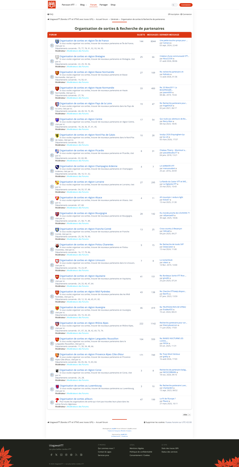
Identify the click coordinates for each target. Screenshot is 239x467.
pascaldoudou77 (170, 152)
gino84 (166, 278)
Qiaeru (129, 431)
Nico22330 (168, 58)
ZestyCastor (168, 246)
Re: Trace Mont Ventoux (170, 354)
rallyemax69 (168, 215)
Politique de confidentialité (141, 452)
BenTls (166, 293)
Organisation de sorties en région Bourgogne (83, 213)
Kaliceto (166, 74)
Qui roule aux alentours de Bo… (173, 118)
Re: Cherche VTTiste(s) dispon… (173, 291)
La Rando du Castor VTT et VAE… (173, 181)
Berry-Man (167, 121)
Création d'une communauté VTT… (174, 56)
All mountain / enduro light (171, 197)
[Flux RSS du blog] (81, 454)
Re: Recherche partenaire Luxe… (173, 385)
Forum (93, 4)
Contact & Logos (104, 452)
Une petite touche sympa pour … (174, 40)
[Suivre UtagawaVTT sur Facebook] (51, 454)
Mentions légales (137, 448)
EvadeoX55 (168, 309)
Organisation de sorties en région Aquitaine (82, 275)
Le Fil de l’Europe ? (168, 398)
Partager (104, 4)
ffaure (165, 401)
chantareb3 (168, 388)
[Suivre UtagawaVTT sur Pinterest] (71, 454)
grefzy (165, 356)
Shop (113, 4)
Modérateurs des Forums (78, 51)
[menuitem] (50, 14)
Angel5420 (167, 105)
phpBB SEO (124, 434)
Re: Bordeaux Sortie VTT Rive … (173, 275)
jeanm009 (167, 92)
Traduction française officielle (116, 431)
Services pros (103, 455)
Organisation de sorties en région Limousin (82, 260)
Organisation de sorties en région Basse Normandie (87, 71)
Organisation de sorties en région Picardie (82, 150)
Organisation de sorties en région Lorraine (82, 181)
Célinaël (166, 231)
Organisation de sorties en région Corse (80, 369)
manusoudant (169, 168)
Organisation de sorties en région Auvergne (82, 307)
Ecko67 (166, 199)
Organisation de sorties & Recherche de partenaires (119, 28)
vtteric (165, 262)
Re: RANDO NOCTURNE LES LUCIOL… (171, 339)
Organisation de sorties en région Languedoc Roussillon (89, 338)
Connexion (186, 5)
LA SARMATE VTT (167, 166)
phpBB (113, 428)
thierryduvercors (170, 325)
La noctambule (166, 260)
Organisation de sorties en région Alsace (81, 197)
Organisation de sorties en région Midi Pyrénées (85, 291)
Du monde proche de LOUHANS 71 (175, 213)
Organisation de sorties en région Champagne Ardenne (88, 166)
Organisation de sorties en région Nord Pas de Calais (87, 134)
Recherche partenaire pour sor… (173, 322)
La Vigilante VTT (170, 184)
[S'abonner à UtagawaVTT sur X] (56, 454)
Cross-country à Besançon (171, 228)
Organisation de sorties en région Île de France (84, 40)
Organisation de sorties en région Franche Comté (85, 228)
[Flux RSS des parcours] (76, 454)
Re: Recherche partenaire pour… (173, 103)
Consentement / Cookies (140, 455)
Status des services (170, 452)
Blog (82, 4)
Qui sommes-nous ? (106, 448)
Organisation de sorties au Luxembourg (81, 385)
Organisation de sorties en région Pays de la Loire (86, 103)
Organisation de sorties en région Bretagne (82, 56)
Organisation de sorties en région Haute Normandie (87, 87)
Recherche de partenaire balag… (173, 369)
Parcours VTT (68, 4)
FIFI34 (165, 343)
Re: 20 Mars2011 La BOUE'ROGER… (168, 88)
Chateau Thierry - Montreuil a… (173, 150)
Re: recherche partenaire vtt (171, 71)
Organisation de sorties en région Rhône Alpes (84, 322)
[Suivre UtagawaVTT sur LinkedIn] (61, 454)
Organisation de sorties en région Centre (81, 118)
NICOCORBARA (169, 372)
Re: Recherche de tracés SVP (172, 244)
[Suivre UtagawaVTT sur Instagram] (66, 454)
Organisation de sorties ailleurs (76, 398)
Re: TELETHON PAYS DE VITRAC (173, 307)
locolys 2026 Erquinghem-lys (172, 134)
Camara (166, 43)
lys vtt (165, 137)
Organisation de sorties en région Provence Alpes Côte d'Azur (92, 354)
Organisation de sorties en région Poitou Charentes (86, 244)
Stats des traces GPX (170, 448)
